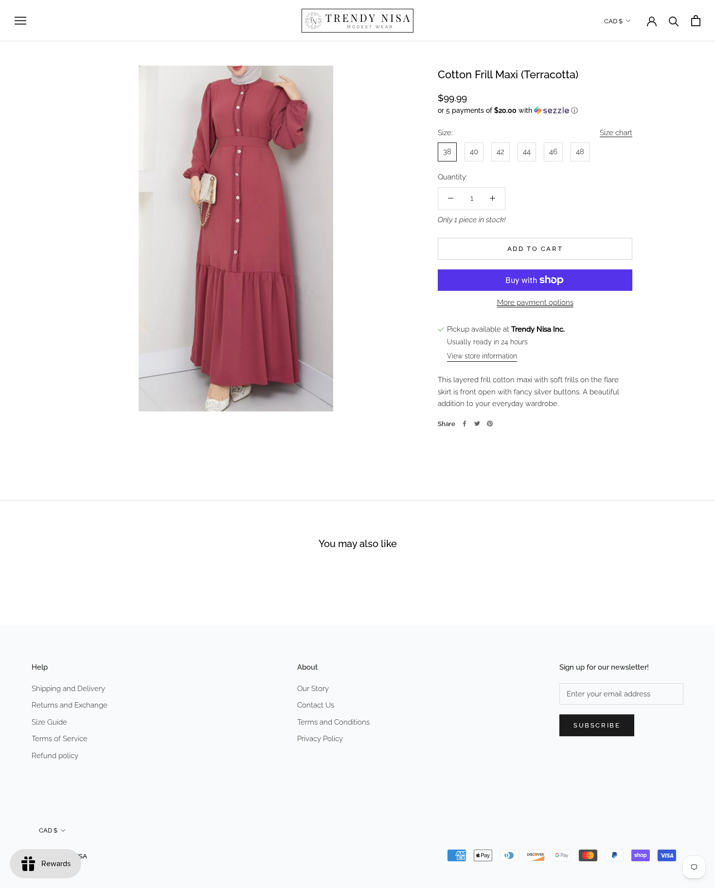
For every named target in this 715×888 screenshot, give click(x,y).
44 (527, 151)
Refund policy (55, 755)
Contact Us (315, 705)
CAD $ (613, 21)
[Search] (674, 21)
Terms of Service (60, 738)
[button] (535, 110)
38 (447, 151)
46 (553, 151)
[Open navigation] (20, 21)
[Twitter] (477, 423)
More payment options (535, 302)
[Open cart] (695, 20)
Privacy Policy (320, 738)
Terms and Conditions (333, 722)
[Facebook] (464, 423)
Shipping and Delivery (68, 688)
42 (500, 151)
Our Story (313, 688)
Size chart (616, 132)
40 (474, 151)
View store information (482, 355)
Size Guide (49, 722)
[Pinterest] (490, 423)
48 (580, 151)
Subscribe (596, 725)
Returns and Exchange (69, 705)
